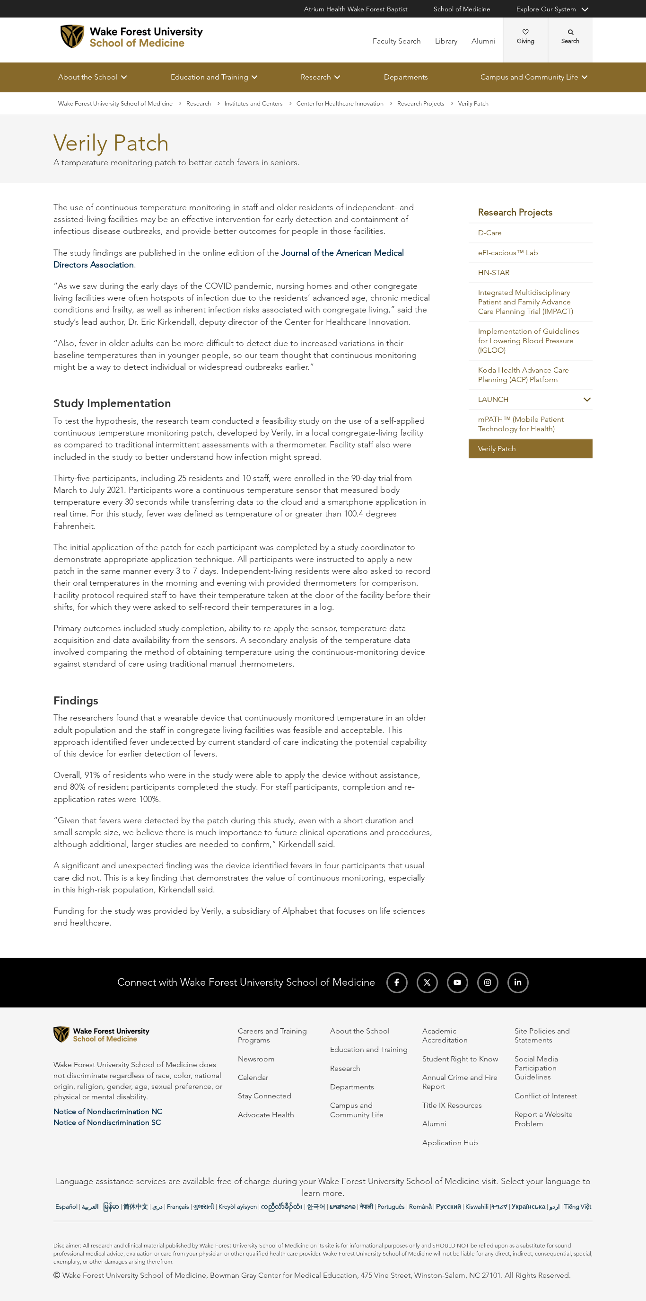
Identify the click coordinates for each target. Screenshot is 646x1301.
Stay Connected (264, 1095)
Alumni (483, 40)
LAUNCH (493, 399)
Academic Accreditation (445, 1035)
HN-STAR (493, 272)
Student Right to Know (460, 1058)
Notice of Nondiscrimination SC (107, 1122)
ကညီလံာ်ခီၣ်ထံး (282, 1206)
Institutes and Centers (254, 103)
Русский (448, 1206)
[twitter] (427, 982)
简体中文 (135, 1206)
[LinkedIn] (518, 982)
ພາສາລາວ (343, 1206)
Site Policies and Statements (542, 1035)
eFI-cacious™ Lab (508, 253)
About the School (88, 76)
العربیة (90, 1206)
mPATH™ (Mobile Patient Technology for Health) (521, 424)
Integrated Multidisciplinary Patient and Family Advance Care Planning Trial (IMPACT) (525, 302)
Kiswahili (477, 1206)
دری (157, 1206)
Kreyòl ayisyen (237, 1206)
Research (316, 76)
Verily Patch (497, 449)
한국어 (316, 1206)
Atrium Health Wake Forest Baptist (356, 9)
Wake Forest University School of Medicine (115, 103)
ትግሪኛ (499, 1206)
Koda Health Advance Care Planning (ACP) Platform (523, 375)
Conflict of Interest (546, 1095)
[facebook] (397, 982)
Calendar (253, 1077)
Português (391, 1206)
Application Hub (450, 1142)
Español (66, 1206)
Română (420, 1206)
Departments (406, 76)
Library (446, 40)
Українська (528, 1206)
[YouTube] (457, 982)
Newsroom (256, 1058)
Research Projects (421, 103)
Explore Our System (546, 9)
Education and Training (209, 76)
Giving (525, 41)
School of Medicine (462, 9)
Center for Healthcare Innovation (340, 103)
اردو (555, 1206)
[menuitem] (531, 212)
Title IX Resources (452, 1105)
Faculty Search (397, 40)
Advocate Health (266, 1114)
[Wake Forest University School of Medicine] (131, 36)
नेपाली (366, 1206)
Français (178, 1206)
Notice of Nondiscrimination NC (107, 1111)
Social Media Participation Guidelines (536, 1068)
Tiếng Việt (577, 1206)
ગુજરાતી (203, 1206)
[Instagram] (487, 982)
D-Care (490, 233)
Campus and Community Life (529, 76)
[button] (583, 400)
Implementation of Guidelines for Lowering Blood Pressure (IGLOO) (528, 341)
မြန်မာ (111, 1206)
